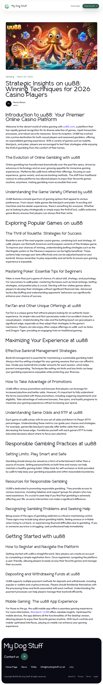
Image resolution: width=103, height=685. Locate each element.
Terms (88, 676)
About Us (71, 676)
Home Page (11, 666)
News (24, 666)
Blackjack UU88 (40, 612)
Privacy (81, 676)
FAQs (34, 666)
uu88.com (69, 126)
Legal (95, 676)
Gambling (10, 77)
